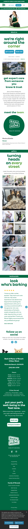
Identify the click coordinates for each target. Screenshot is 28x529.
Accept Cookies (9, 522)
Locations (18, 56)
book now (18, 5)
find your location (14, 424)
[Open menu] (24, 5)
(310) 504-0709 (14, 367)
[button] (8, 180)
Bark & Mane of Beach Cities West (11, 59)
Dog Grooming (14, 464)
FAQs (14, 466)
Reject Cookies (19, 522)
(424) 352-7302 (15, 456)
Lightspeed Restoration (14, 495)
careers (14, 473)
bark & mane (11, 56)
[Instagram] (12, 342)
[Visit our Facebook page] (12, 451)
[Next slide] (26, 307)
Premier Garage (14, 497)
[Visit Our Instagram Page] (16, 451)
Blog (14, 471)
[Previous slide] (2, 307)
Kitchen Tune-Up (14, 492)
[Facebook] (16, 342)
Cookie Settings (14, 526)
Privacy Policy (14, 507)
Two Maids (14, 502)
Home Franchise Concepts (14, 485)
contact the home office (14, 478)
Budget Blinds (14, 490)
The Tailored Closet (14, 499)
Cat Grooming (14, 461)
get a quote (11, 5)
